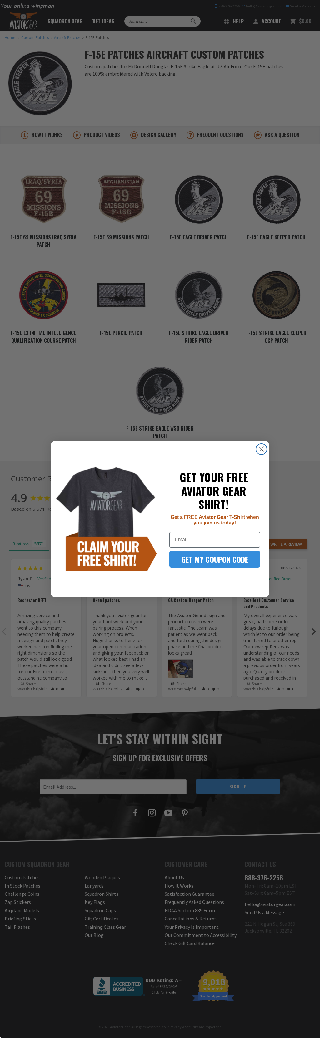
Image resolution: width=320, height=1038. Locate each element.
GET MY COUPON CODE (215, 559)
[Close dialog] (261, 449)
